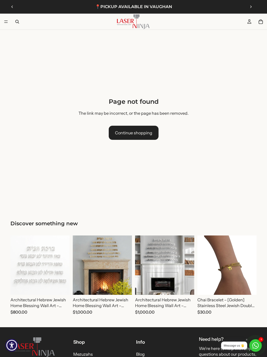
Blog (140, 354)
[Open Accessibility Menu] (11, 345)
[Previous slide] (12, 7)
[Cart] (260, 21)
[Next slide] (251, 7)
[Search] (17, 21)
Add (128, 286)
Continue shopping (133, 132)
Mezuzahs (83, 354)
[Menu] (6, 22)
